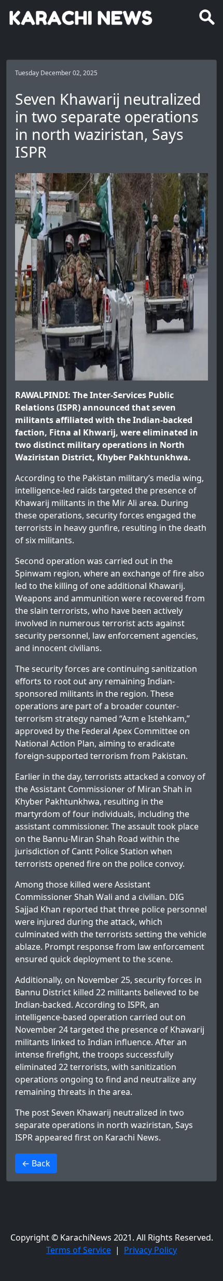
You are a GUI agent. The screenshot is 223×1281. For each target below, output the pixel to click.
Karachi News (132, 1137)
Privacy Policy (150, 1250)
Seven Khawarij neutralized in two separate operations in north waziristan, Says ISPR (104, 1125)
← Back (36, 1163)
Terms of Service (78, 1250)
